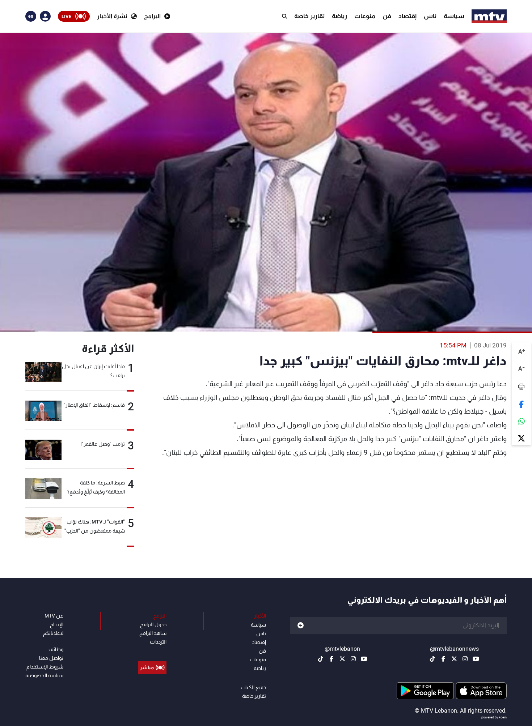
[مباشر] (152, 651)
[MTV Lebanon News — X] (454, 658)
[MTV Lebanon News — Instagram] (465, 658)
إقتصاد (407, 16)
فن (387, 16)
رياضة (339, 16)
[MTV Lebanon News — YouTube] (475, 658)
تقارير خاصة (309, 16)
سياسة (454, 16)
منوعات (364, 16)
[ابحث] (284, 16)
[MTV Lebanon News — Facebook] (443, 658)
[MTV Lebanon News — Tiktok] (432, 658)
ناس (430, 16)
